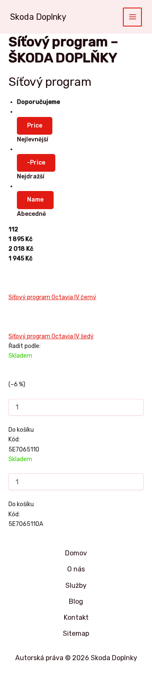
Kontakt (76, 617)
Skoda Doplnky (38, 17)
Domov (76, 553)
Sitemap (76, 633)
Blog (76, 601)
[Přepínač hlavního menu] (132, 17)
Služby (76, 585)
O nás (76, 569)
